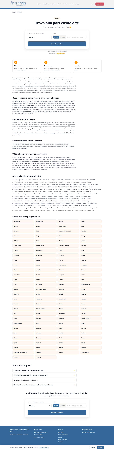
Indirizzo (63, 37)
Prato (15, 318)
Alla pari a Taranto (86, 205)
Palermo (38, 304)
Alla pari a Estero (38, 189)
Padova (16, 304)
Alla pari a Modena (41, 196)
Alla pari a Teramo (17, 208)
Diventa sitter (38, 435)
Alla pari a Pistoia (39, 201)
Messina (61, 289)
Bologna (83, 236)
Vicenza (16, 357)
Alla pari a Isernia (64, 191)
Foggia (38, 265)
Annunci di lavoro (39, 437)
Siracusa (38, 333)
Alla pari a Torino (39, 208)
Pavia (83, 304)
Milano (83, 289)
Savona (83, 328)
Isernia (38, 275)
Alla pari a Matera (95, 194)
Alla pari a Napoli (63, 196)
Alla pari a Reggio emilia (47, 203)
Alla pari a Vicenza (77, 210)
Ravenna (61, 318)
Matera (16, 289)
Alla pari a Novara (75, 196)
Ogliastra (39, 299)
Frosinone (84, 265)
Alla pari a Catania (17, 187)
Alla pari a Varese (17, 210)
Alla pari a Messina (17, 196)
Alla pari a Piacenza (17, 201)
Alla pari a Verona (52, 210)
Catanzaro (39, 250)
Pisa (15, 313)
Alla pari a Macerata (70, 194)
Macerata (39, 284)
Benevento (17, 236)
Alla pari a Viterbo (89, 210)
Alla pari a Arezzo (66, 180)
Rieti (37, 323)
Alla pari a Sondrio (74, 205)
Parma (61, 304)
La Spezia (61, 275)
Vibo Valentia (85, 352)
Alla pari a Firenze (72, 189)
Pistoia (38, 313)
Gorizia (38, 270)
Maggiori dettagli (44, 447)
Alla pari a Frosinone (95, 189)
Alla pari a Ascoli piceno (79, 180)
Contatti (60, 442)
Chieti (60, 250)
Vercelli (38, 352)
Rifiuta (93, 447)
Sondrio (61, 333)
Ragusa (38, 318)
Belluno (83, 231)
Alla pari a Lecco (27, 194)
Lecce (15, 279)
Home (39, 4)
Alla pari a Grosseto (40, 191)
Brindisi (61, 241)
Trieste (16, 347)
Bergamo (39, 236)
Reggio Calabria (85, 318)
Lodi (82, 279)
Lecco (38, 279)
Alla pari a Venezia (29, 210)
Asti (82, 226)
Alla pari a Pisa (29, 201)
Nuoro (16, 299)
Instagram (19, 434)
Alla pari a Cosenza (63, 187)
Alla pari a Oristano (17, 198)
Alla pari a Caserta (93, 184)
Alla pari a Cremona (75, 187)
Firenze (16, 265)
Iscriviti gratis (61, 53)
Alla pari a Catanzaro (30, 187)
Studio (65, 4)
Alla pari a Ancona (44, 180)
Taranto (16, 338)
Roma (83, 323)
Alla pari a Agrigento (18, 180)
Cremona (39, 255)
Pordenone (62, 313)
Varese (61, 347)
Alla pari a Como (52, 187)
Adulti (59, 4)
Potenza (83, 313)
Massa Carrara (85, 284)
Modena (16, 294)
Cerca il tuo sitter (57, 44)
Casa (71, 4)
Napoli (61, 294)
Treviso (83, 343)
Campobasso (40, 245)
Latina (83, 275)
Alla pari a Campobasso (80, 184)
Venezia (83, 347)
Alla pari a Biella (75, 182)
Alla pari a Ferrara (60, 189)
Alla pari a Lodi (49, 194)
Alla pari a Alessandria (31, 180)
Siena (15, 333)
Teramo (38, 338)
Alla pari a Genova (17, 191)
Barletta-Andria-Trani (65, 231)
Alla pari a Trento (61, 208)
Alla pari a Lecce (17, 194)
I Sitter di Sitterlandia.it (40, 432)
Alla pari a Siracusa (62, 205)
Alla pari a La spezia (76, 191)
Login (92, 4)
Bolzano (16, 241)
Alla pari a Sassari (29, 205)
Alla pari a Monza (52, 196)
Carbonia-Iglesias (64, 245)
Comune (56, 37)
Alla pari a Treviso (72, 208)
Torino (16, 343)
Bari (37, 231)
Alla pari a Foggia (83, 189)
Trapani (38, 343)
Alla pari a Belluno (39, 182)
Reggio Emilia (18, 323)
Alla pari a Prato (75, 201)
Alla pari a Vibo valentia (64, 210)
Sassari (61, 328)
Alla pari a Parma (53, 198)
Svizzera (83, 333)
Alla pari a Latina (87, 191)
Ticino (83, 338)
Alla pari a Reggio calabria (32, 203)
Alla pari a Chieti (41, 187)
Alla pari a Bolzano (17, 184)
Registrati (99, 4)
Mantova (61, 284)
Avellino (16, 231)
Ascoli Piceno (63, 226)
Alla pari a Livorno (38, 194)
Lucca (15, 284)
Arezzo (38, 226)
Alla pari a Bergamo (64, 182)
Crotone (61, 255)
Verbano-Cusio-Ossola (20, 352)
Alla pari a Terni (28, 208)
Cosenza (16, 255)
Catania (16, 250)
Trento (61, 343)
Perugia (16, 309)
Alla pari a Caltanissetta (65, 184)
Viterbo (38, 357)
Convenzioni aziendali (88, 432)
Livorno (61, 279)
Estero (38, 260)
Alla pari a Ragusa (86, 201)
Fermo (61, 260)
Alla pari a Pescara (86, 198)
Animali (52, 4)
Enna (15, 260)
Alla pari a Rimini (70, 203)
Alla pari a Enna (27, 189)
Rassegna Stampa (63, 435)
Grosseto (61, 270)
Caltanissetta (17, 245)
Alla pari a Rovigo (92, 203)
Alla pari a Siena (51, 205)
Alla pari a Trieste (84, 208)
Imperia (83, 270)
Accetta (100, 447)
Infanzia (45, 4)
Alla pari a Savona (40, 205)
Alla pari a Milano (29, 196)
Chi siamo (61, 432)
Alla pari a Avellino (17, 182)
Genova (16, 270)
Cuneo (83, 255)
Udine (38, 347)
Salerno (38, 328)
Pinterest (25, 434)
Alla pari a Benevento (51, 182)
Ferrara (83, 260)
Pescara (61, 309)
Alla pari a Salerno (17, 205)
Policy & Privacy (62, 439)
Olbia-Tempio (63, 299)
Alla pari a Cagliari (52, 184)
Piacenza (83, 309)
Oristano (83, 299)
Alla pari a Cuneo (17, 189)
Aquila (16, 226)
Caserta (83, 245)
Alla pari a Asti (91, 180)
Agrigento (17, 221)
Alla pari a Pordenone (51, 201)
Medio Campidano (41, 289)
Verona (61, 352)
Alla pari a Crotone (88, 187)
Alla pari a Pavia (63, 198)
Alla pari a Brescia (29, 184)
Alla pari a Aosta (55, 180)
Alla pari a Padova (30, 198)
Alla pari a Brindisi (41, 184)
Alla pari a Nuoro (86, 196)
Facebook (12, 434)
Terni (60, 338)
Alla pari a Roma (81, 203)
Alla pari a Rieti (60, 203)
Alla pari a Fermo (49, 189)
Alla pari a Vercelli (40, 210)
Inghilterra (17, 275)
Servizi (77, 4)
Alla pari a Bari (28, 182)
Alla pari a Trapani (50, 208)
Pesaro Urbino (40, 309)
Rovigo (16, 328)
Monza (38, 294)
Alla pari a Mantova (83, 194)
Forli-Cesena (62, 265)
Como (83, 250)
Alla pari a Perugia (74, 198)
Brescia (38, 241)
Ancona (61, 221)
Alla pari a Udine (94, 208)
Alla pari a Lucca (59, 194)
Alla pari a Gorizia (29, 191)
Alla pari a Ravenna (17, 203)
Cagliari (83, 241)
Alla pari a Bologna (87, 182)
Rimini (61, 323)
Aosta (83, 221)
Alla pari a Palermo (41, 198)
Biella (60, 236)
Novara (83, 294)
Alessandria (39, 221)
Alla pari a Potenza (64, 201)
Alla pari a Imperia (52, 191)
